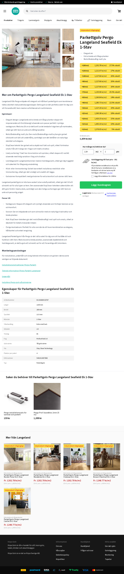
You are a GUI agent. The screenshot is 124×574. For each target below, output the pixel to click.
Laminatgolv (34, 20)
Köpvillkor (60, 559)
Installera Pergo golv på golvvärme (16, 282)
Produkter (8, 20)
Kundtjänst (85, 546)
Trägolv (20, 20)
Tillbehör (78, 20)
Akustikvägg (62, 20)
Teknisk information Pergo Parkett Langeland (21, 270)
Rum (109, 20)
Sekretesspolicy (62, 555)
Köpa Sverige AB (33, 553)
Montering (109, 555)
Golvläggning (96, 20)
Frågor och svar (87, 550)
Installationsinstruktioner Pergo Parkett (19, 265)
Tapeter (108, 559)
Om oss (59, 546)
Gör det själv (110, 546)
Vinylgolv (48, 20)
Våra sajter (60, 550)
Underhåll (6, 276)
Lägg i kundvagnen (101, 185)
